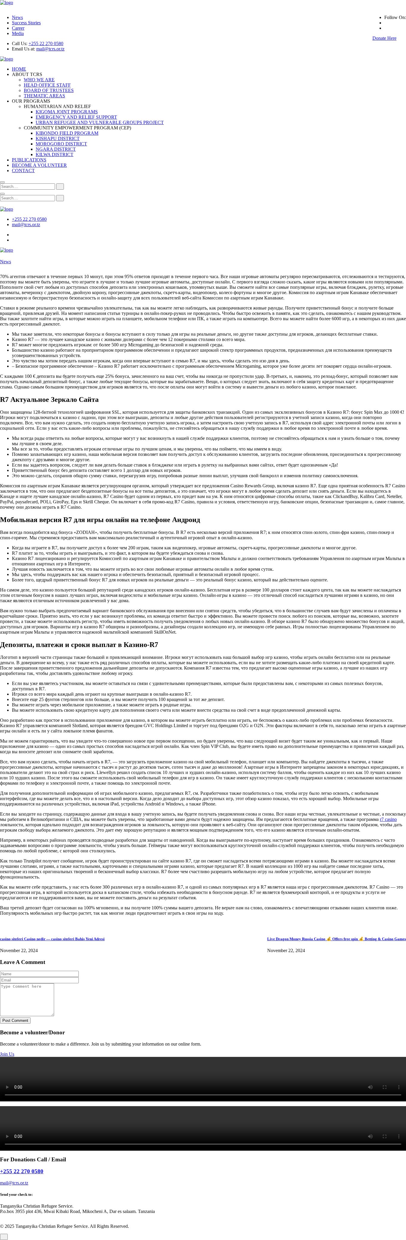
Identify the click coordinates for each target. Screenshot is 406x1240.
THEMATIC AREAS (44, 95)
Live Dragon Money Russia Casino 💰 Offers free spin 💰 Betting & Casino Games (336, 939)
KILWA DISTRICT (54, 154)
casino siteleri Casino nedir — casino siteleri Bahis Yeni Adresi (52, 939)
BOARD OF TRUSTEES (49, 90)
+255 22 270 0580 (46, 43)
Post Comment (15, 1020)
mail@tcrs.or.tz (50, 48)
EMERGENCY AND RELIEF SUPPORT (76, 117)
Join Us (7, 1054)
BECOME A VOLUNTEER (39, 165)
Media (18, 33)
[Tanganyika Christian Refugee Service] (6, 2)
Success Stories (26, 22)
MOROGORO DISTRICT (61, 143)
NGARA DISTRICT (56, 149)
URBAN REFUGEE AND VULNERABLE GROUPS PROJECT (100, 122)
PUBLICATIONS (29, 159)
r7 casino (388, 819)
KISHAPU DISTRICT (58, 138)
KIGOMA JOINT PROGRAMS (67, 111)
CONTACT (23, 170)
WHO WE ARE (39, 79)
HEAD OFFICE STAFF (47, 85)
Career (18, 28)
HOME (19, 69)
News (17, 17)
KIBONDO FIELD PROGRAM (67, 133)
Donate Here (384, 38)
